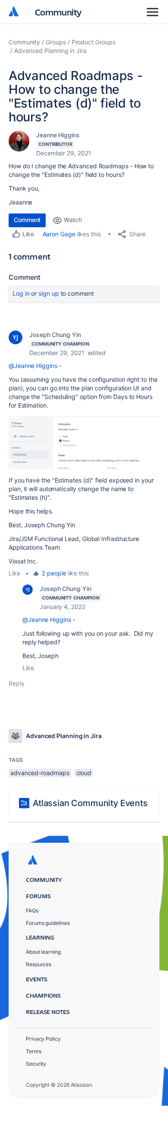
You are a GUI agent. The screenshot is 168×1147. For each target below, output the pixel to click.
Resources (38, 964)
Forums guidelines (48, 923)
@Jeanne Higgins (33, 365)
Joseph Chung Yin (55, 334)
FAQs (32, 910)
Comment (27, 219)
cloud (84, 772)
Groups (56, 42)
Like (14, 573)
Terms (33, 1051)
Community (58, 12)
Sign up (48, 293)
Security (36, 1063)
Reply (17, 683)
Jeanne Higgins (58, 135)
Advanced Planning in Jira (50, 50)
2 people (54, 573)
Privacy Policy (43, 1039)
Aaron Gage (59, 234)
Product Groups (93, 42)
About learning (43, 952)
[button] (84, 442)
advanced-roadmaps (39, 772)
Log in (21, 293)
